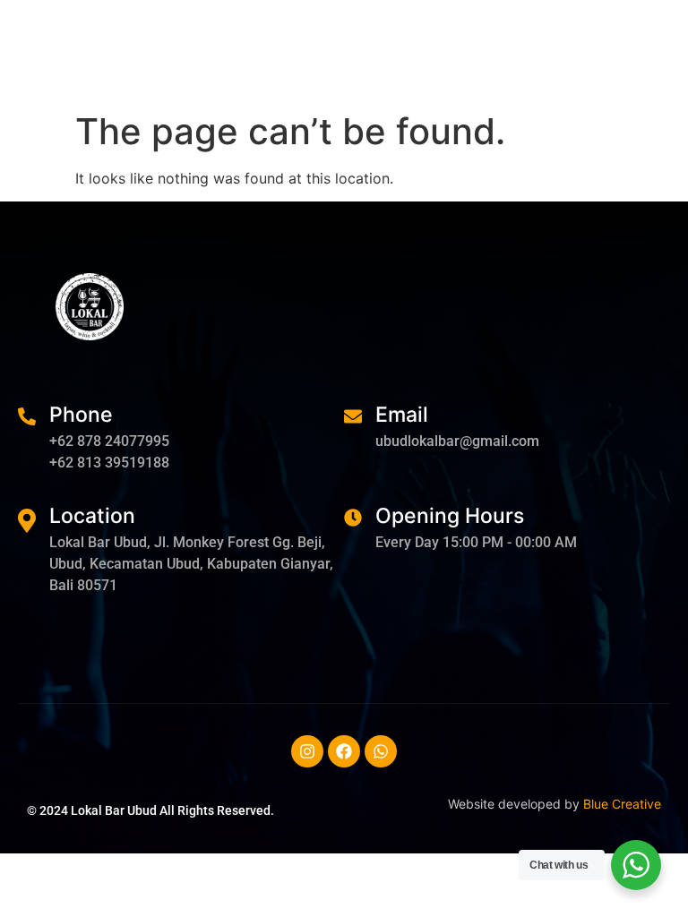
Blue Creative (622, 803)
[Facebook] (344, 751)
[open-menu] (659, 56)
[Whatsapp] (381, 751)
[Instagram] (307, 751)
